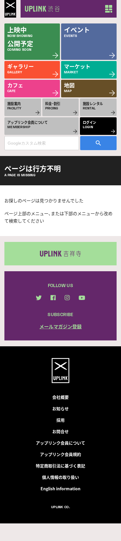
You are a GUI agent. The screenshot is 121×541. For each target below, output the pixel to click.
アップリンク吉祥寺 (60, 253)
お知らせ (60, 408)
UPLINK (10, 9)
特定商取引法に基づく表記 (60, 466)
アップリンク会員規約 (60, 454)
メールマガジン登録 (60, 326)
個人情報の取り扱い (60, 477)
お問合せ (60, 431)
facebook (53, 297)
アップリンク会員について (60, 443)
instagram (67, 297)
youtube (82, 298)
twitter (39, 297)
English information (60, 488)
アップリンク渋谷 (41, 9)
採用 (60, 420)
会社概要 (60, 397)
